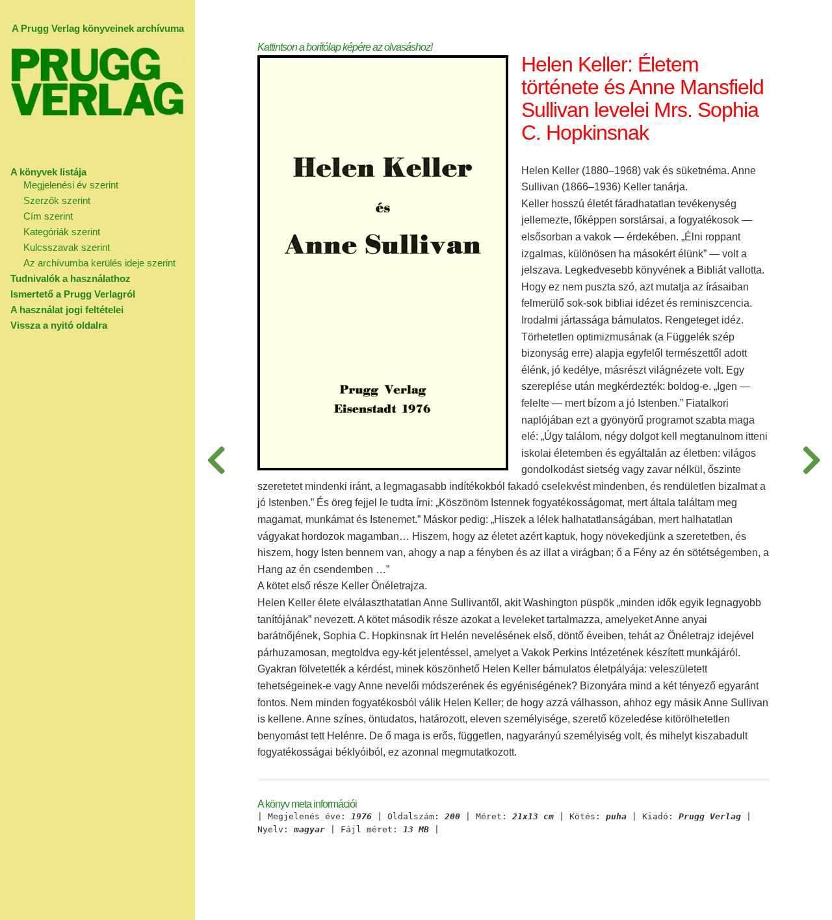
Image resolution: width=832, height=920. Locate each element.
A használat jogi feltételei (67, 309)
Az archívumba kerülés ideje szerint (99, 262)
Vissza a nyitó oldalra (58, 325)
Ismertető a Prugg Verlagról (72, 294)
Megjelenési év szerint (70, 184)
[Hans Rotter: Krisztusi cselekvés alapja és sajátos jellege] (216, 460)
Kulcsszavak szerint (66, 247)
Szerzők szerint (56, 200)
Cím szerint (48, 216)
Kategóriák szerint (61, 231)
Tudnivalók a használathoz (70, 278)
